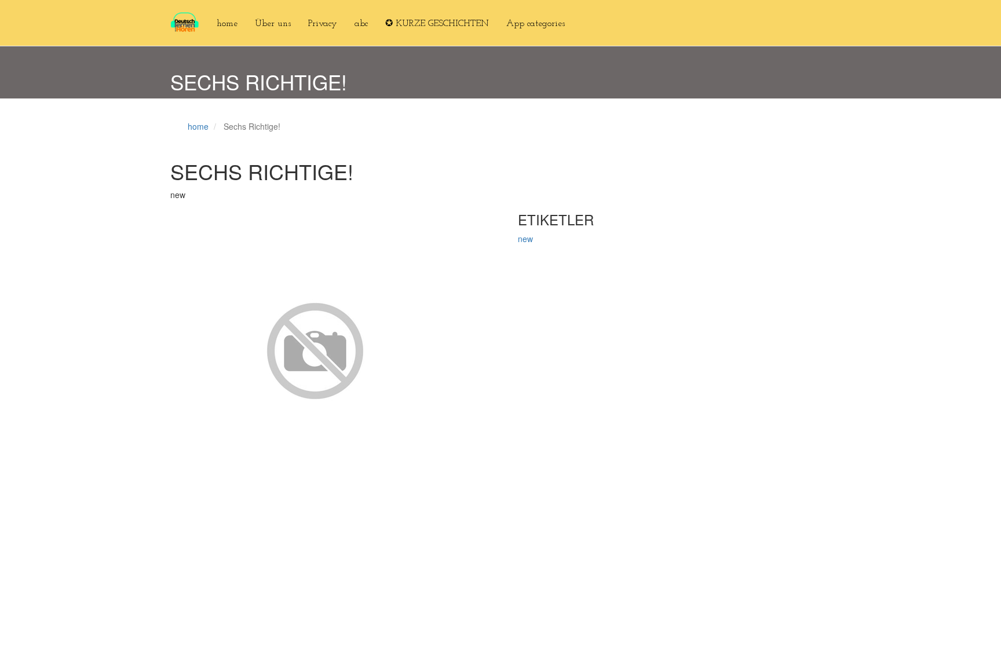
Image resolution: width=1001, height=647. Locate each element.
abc (361, 23)
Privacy (322, 23)
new (525, 238)
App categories (535, 23)
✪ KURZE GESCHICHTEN (437, 23)
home (227, 23)
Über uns (273, 23)
